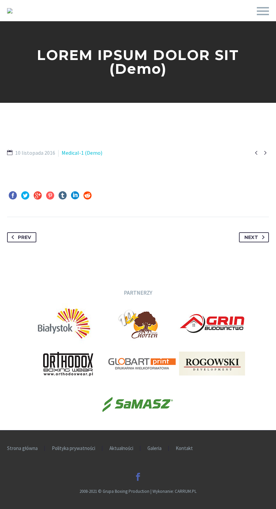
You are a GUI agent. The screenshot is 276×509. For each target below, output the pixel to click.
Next (251, 237)
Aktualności (121, 448)
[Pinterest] (50, 195)
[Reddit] (87, 195)
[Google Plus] (38, 195)
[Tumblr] (63, 195)
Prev (24, 237)
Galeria (154, 448)
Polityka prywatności (73, 448)
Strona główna (22, 448)
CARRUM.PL (186, 491)
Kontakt (184, 448)
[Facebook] (13, 195)
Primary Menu (263, 11)
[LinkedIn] (75, 195)
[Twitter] (25, 195)
